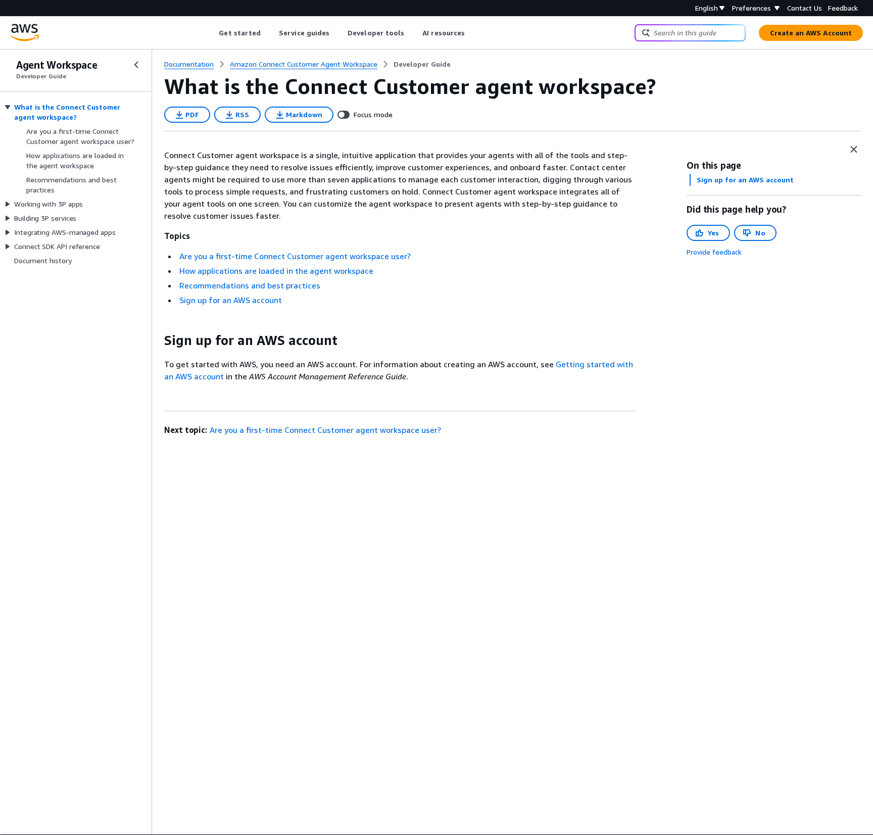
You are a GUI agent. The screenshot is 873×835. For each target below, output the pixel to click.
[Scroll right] (472, 33)
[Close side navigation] (136, 65)
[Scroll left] (211, 33)
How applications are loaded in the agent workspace (276, 271)
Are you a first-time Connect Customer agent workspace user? (295, 256)
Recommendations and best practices (249, 285)
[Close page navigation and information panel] (854, 149)
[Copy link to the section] (156, 340)
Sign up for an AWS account (230, 300)
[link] (422, 64)
